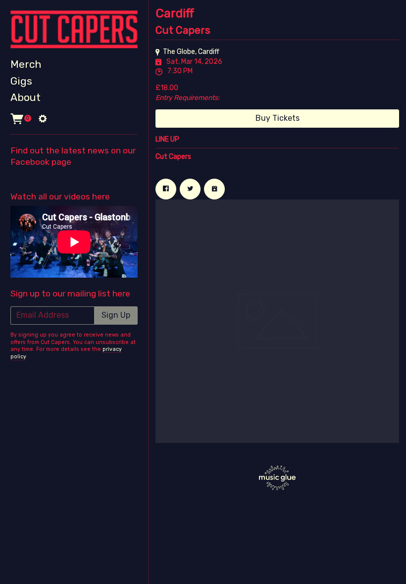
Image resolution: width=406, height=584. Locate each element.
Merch (25, 64)
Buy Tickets (277, 118)
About (25, 97)
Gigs (21, 81)
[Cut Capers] (74, 29)
